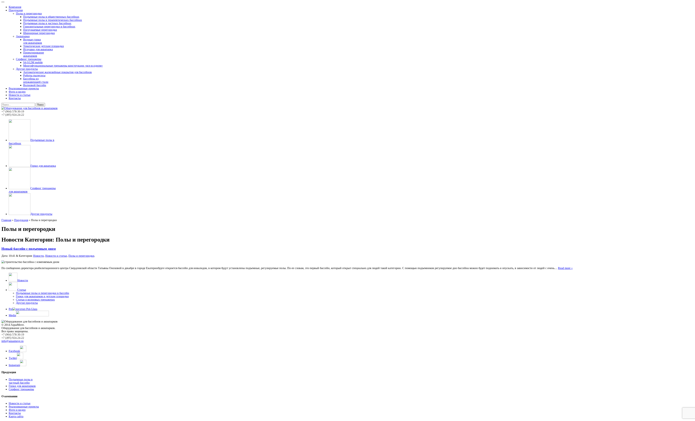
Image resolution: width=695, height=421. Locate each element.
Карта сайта (16, 416)
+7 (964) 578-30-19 (12, 111)
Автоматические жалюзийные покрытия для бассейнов (57, 72)
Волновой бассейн (34, 85)
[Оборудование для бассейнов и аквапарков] (29, 108)
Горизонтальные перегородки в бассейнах (49, 26)
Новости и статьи (19, 95)
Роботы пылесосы (34, 75)
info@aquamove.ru (12, 341)
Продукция (16, 10)
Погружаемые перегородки (40, 29)
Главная (6, 220)
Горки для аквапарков (22, 386)
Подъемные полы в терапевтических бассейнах (52, 20)
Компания (15, 7)
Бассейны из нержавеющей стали (35, 80)
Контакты (15, 98)
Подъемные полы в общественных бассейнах (51, 16)
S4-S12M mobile (33, 62)
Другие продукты (27, 68)
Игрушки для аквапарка (38, 49)
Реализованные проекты (24, 88)
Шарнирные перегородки (39, 33)
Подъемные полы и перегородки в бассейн (42, 293)
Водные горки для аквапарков (32, 41)
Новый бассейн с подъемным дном (28, 249)
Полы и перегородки (29, 13)
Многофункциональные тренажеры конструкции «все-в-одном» (63, 65)
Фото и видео (17, 91)
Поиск (40, 104)
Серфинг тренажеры (28, 59)
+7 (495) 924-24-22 (12, 114)
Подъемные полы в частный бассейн (21, 381)
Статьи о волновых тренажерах (35, 299)
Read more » (565, 268)
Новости (38, 255)
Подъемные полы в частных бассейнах (47, 23)
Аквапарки (23, 36)
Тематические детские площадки (43, 46)
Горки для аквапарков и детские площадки (42, 296)
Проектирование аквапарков (33, 54)
